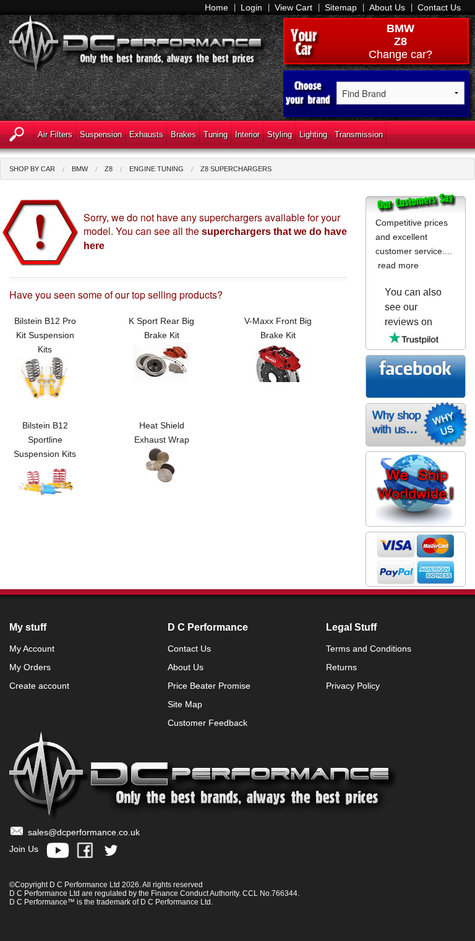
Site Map (185, 704)
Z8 (109, 168)
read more (398, 265)
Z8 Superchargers (236, 168)
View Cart (293, 7)
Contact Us (439, 7)
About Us (387, 7)
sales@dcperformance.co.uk (84, 832)
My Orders (30, 667)
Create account (39, 686)
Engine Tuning (156, 168)
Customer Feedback (207, 723)
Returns (341, 667)
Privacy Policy (353, 686)
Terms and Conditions (368, 649)
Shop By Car (32, 168)
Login (251, 7)
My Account (31, 649)
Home (216, 7)
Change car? (400, 54)
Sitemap (341, 7)
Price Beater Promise (209, 686)
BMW (400, 28)
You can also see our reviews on (413, 307)
